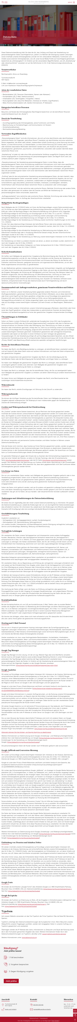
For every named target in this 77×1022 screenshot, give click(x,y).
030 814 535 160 (38, 1005)
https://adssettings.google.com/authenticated (24, 891)
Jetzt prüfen (11, 981)
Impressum (44, 1018)
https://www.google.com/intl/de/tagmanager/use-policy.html (37, 665)
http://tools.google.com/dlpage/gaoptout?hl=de (50, 729)
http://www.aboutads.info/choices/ (17, 460)
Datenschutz (33, 1018)
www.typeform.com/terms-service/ (54, 934)
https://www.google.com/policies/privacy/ (57, 889)
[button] (75, 1011)
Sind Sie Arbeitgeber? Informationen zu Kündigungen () (38, 1020)
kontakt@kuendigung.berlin (42, 1009)
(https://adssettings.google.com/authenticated (23, 742)
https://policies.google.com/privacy (51, 738)
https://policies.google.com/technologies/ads (54, 834)
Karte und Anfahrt (10, 1009)
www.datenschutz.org (29, 937)
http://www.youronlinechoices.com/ (54, 460)
